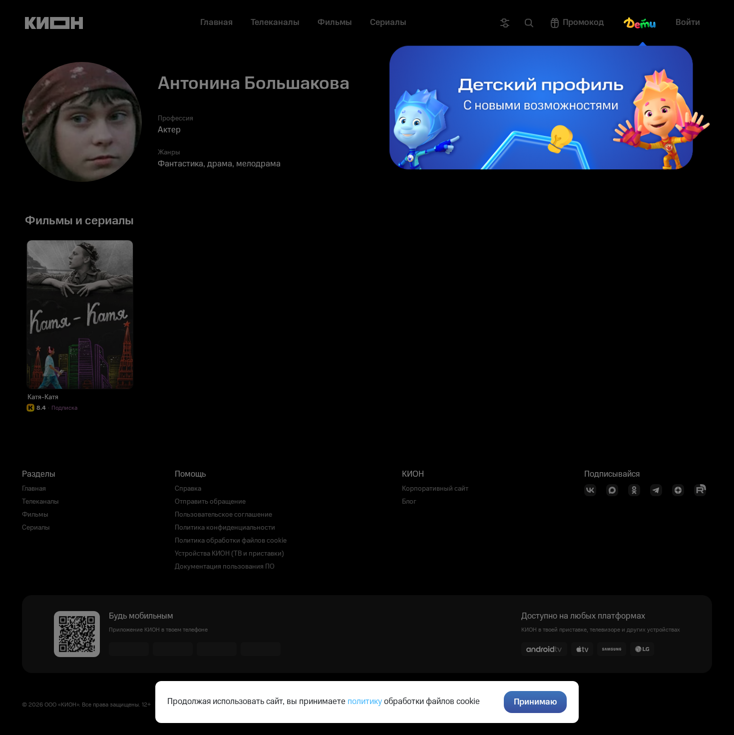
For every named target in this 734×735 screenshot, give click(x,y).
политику (365, 702)
